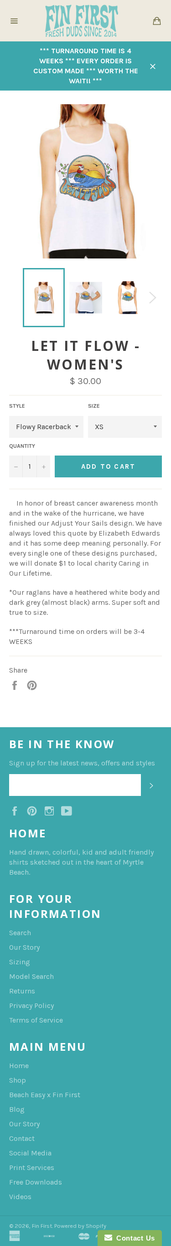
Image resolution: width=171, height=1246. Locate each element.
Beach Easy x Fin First (44, 1094)
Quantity (22, 446)
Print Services (31, 1167)
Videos (20, 1196)
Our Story (24, 947)
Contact (22, 1138)
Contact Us (133, 1238)
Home (19, 1065)
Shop (17, 1080)
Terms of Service (36, 1020)
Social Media (30, 1153)
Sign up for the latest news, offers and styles (82, 763)
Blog (17, 1109)
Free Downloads (35, 1182)
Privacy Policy (31, 1005)
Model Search (31, 976)
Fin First (42, 1225)
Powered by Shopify (80, 1225)
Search (20, 932)
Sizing (19, 961)
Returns (22, 991)
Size (94, 406)
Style (17, 406)
